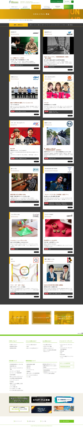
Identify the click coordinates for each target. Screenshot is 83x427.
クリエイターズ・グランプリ (65, 341)
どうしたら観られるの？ (25, 7)
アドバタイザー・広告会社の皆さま (57, 1)
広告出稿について (68, 6)
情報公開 (28, 366)
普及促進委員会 (47, 370)
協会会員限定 (67, 1)
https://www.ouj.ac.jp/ (48, 34)
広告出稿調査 (12, 374)
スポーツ (43, 24)
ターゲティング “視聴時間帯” (16, 372)
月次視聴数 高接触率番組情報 (16, 378)
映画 (31, 24)
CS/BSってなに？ (14, 6)
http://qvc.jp (13, 261)
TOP (10, 20)
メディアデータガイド (14, 380)
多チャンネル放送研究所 (65, 363)
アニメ (47, 24)
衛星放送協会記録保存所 (65, 366)
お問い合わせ (31, 421)
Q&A (28, 346)
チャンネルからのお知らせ (32, 375)
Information (62, 354)
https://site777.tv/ (14, 124)
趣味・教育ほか (70, 24)
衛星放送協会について (57, 7)
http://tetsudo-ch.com (48, 124)
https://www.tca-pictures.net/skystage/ (51, 170)
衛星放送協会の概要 (31, 364)
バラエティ (64, 24)
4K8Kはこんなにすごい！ (49, 348)
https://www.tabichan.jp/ (15, 170)
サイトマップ (18, 421)
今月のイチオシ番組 (22, 20)
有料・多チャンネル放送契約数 (33, 373)
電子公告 (28, 367)
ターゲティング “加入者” (15, 371)
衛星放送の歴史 (13, 348)
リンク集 (28, 376)
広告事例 (12, 381)
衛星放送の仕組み (13, 346)
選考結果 (62, 351)
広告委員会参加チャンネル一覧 (16, 364)
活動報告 (28, 371)
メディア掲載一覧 (13, 386)
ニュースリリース (30, 369)
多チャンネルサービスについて (16, 376)
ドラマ (35, 24)
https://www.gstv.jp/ (48, 216)
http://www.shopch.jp (14, 216)
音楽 (38, 24)
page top (79, 333)
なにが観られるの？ (36, 6)
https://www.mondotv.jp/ (15, 34)
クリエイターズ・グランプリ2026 (47, 7)
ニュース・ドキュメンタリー (55, 24)
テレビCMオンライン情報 (15, 388)
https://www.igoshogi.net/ (49, 261)
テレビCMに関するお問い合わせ (16, 390)
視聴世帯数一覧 (13, 366)
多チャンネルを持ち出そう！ (33, 348)
